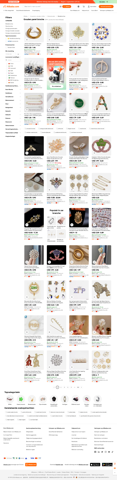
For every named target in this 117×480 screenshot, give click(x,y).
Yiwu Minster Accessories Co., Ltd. (78, 202)
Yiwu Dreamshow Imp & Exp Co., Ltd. (78, 275)
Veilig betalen (29, 431)
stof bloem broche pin (76, 132)
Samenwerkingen (99, 444)
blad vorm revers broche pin (57, 412)
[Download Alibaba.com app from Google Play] (108, 464)
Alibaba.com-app (83, 464)
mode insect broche (41, 412)
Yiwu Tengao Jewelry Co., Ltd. (99, 164)
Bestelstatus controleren (101, 438)
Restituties (74, 441)
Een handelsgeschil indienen (79, 438)
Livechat (74, 435)
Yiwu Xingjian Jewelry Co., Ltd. (32, 275)
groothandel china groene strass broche (90, 416)
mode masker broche (12, 412)
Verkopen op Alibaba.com (101, 431)
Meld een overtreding (77, 449)
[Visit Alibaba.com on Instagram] (106, 452)
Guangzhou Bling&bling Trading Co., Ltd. (101, 52)
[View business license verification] (74, 477)
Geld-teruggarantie (31, 435)
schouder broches (30, 128)
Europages (83, 472)
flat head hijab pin (71, 416)
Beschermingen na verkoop (33, 441)
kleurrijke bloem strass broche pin (15, 416)
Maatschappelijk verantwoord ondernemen (11, 439)
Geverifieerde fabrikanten (56, 431)
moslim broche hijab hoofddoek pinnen (38, 416)
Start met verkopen (99, 435)
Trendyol (76, 472)
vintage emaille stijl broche (46, 128)
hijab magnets (10, 419)
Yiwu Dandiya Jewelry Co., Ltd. (77, 121)
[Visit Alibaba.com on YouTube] (109, 452)
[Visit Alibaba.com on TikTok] (112, 452)
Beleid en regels (30, 449)
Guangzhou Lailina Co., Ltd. (31, 122)
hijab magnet (22, 419)
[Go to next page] (81, 387)
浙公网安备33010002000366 (86, 477)
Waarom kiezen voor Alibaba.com (12, 431)
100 (78, 387)
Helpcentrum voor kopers (78, 431)
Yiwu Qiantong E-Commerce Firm (33, 87)
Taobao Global (65, 472)
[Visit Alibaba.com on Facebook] (95, 452)
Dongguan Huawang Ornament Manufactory (79, 165)
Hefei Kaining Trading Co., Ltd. (100, 237)
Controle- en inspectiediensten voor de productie (34, 445)
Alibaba (25, 16)
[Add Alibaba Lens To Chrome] (31, 464)
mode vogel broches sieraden (99, 412)
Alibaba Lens (7, 464)
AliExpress (34, 472)
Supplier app (59, 464)
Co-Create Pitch (7, 435)
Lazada (58, 472)
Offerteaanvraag (53, 435)
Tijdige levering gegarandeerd (34, 438)
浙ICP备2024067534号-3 (102, 477)
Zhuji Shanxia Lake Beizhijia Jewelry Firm (34, 237)
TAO (72, 472)
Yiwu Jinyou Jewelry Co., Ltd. (31, 52)
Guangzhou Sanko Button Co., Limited (56, 167)
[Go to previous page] (54, 387)
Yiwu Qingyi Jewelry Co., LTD (54, 275)
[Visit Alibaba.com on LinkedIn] (99, 452)
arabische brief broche (60, 132)
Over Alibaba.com (8, 428)
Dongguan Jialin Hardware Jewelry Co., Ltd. (101, 202)
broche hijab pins (46, 132)
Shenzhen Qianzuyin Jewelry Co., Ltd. (79, 237)
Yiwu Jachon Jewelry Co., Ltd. (54, 122)
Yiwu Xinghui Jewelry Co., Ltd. (99, 86)
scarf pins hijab (34, 419)
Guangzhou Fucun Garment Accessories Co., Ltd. (34, 202)
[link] (115, 463)
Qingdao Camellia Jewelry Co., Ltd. (78, 87)
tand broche (83, 128)
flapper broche (71, 128)
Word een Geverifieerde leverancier (103, 441)
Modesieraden (51, 16)
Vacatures (6, 443)
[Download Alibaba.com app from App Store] (95, 464)
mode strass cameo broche (97, 128)
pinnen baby (72, 412)
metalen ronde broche (31, 132)
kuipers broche (83, 412)
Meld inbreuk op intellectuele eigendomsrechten (79, 445)
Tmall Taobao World (50, 472)
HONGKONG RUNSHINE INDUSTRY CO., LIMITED (34, 165)
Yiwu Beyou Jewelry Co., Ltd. (76, 52)
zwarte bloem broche (57, 416)
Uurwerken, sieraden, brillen (37, 16)
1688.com (41, 472)
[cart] (84, 6)
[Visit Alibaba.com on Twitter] (102, 452)
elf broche (60, 128)
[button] (61, 6)
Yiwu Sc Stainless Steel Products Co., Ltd (101, 275)
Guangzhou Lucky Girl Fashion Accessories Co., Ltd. (101, 121)
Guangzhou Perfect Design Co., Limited (56, 201)
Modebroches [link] (61, 16)
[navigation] (13, 202)
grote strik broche (27, 412)
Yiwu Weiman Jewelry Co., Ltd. (55, 52)
